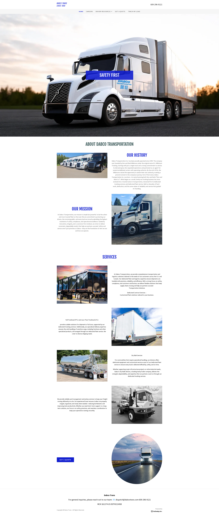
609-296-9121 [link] (156, 4)
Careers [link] (89, 11)
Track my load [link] (134, 11)
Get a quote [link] (120, 11)
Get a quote (65, 460)
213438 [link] (118, 504)
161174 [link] (104, 504)
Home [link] (81, 11)
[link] (83, 6)
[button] (104, 11)
